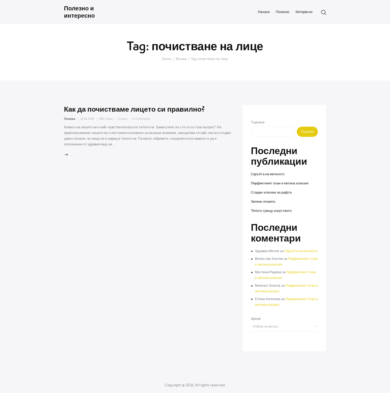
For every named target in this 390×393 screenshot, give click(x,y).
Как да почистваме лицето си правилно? (134, 109)
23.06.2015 (87, 119)
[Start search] (323, 12)
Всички (181, 59)
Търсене (257, 122)
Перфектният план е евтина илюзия (279, 183)
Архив (256, 318)
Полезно (69, 119)
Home (166, 59)
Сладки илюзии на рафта (271, 192)
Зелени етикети (263, 201)
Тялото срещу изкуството (271, 210)
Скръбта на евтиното (267, 174)
